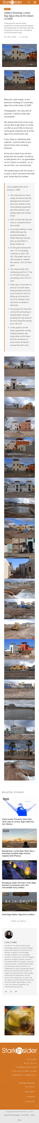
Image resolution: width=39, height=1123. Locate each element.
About (19, 1120)
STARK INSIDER (30, 1091)
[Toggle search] (29, 2)
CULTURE (32, 1059)
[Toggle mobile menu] (35, 2)
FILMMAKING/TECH (26, 1067)
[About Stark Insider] (19, 1020)
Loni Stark (11, 37)
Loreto (7, 9)
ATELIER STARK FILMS (24, 1071)
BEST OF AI (30, 1063)
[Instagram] (6, 991)
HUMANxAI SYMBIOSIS (24, 1075)
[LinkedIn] (16, 991)
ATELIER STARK (30, 1101)
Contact (32, 1115)
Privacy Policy (25, 1115)
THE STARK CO (30, 1087)
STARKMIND (31, 1096)
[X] (11, 991)
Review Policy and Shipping (12, 1115)
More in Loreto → (19, 921)
